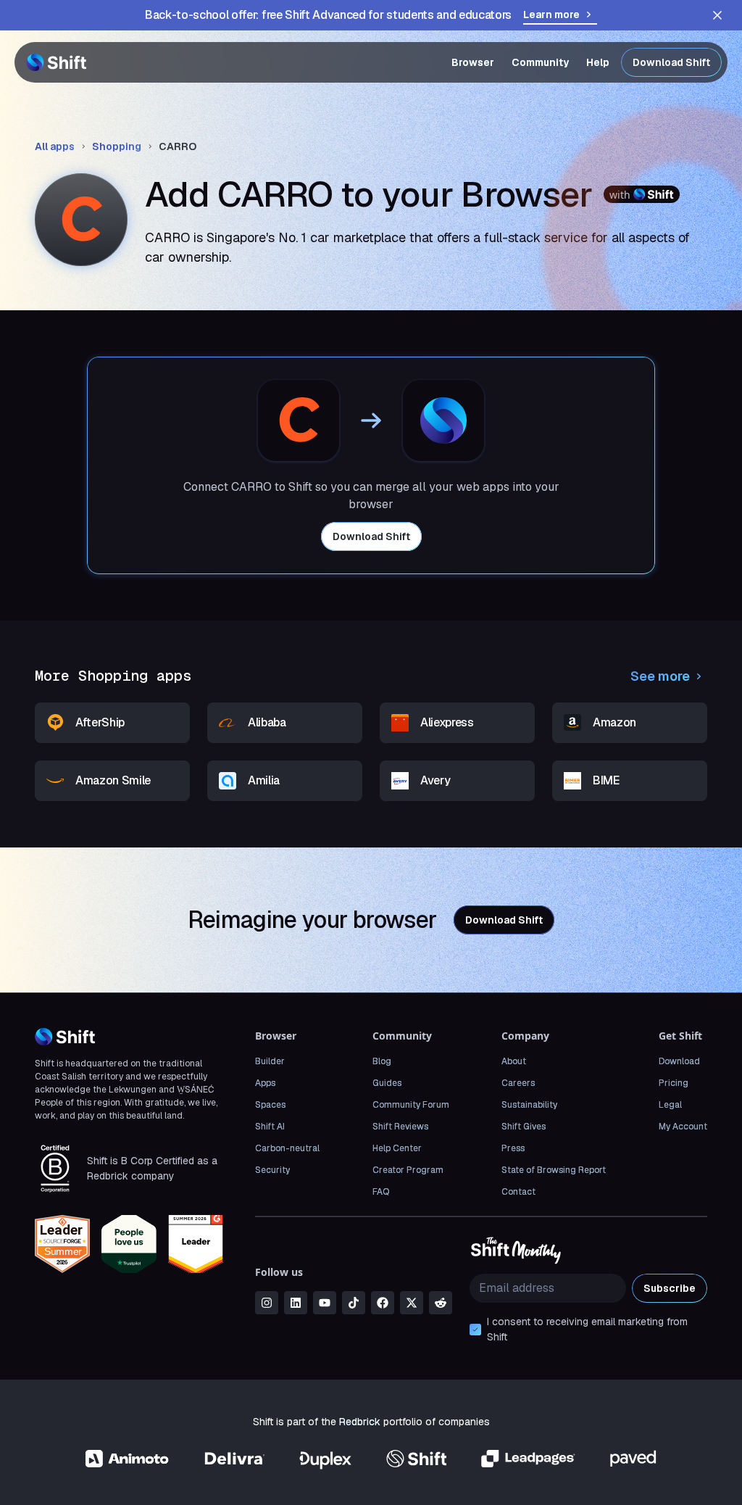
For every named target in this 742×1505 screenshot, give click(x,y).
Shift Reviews (400, 1126)
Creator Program (407, 1170)
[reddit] (440, 1302)
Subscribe (669, 1288)
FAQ (380, 1192)
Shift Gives (523, 1126)
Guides (386, 1083)
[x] (411, 1302)
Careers (518, 1083)
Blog (381, 1061)
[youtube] (324, 1302)
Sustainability (529, 1105)
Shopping (116, 146)
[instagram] (266, 1302)
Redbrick (359, 1421)
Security (272, 1170)
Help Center (397, 1148)
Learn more (551, 14)
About (513, 1061)
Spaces (270, 1105)
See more (660, 676)
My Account (683, 1126)
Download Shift (671, 62)
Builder (270, 1061)
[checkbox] (475, 1329)
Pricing (673, 1083)
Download (679, 1061)
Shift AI (270, 1126)
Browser (472, 62)
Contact (518, 1192)
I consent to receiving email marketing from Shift (587, 1329)
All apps (55, 146)
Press (513, 1148)
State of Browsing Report (553, 1170)
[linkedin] (295, 1302)
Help (597, 62)
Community (540, 62)
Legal (670, 1105)
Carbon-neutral (287, 1148)
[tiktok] (353, 1302)
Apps (265, 1083)
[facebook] (382, 1302)
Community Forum (410, 1105)
